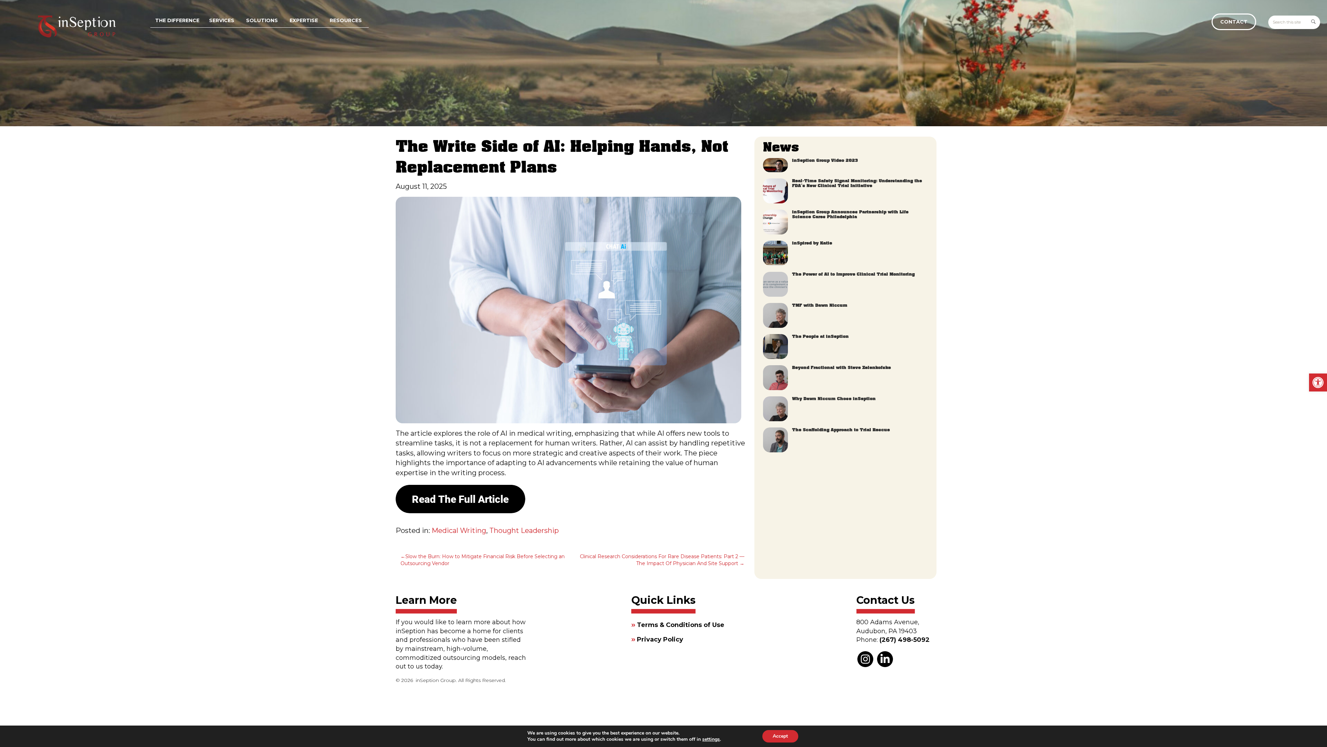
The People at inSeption (820, 336)
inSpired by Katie (812, 243)
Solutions (262, 20)
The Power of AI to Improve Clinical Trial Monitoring (853, 274)
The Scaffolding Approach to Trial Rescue (841, 430)
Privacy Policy (660, 639)
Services (221, 20)
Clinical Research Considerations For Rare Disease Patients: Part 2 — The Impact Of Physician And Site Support (662, 559)
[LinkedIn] (885, 659)
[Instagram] (865, 659)
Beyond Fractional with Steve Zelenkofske (841, 368)
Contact (1234, 22)
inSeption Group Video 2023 (825, 160)
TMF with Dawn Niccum (819, 305)
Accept (780, 736)
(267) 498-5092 (904, 640)
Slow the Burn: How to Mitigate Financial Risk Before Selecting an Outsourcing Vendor (483, 559)
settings (711, 739)
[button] (1318, 382)
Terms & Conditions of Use (680, 625)
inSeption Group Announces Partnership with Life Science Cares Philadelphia (850, 214)
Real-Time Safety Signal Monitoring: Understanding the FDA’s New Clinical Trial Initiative (857, 183)
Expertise (304, 20)
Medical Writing (459, 530)
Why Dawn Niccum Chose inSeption (834, 399)
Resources (346, 20)
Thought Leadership (524, 530)
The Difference (177, 20)
